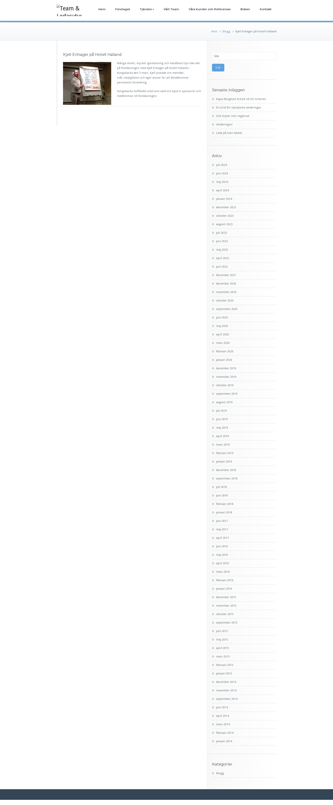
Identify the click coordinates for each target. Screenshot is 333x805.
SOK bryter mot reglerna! (232, 116)
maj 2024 (222, 182)
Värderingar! (224, 124)
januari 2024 (224, 199)
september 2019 (226, 393)
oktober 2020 (225, 300)
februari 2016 (224, 580)
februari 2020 (224, 351)
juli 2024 (221, 165)
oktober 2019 (225, 385)
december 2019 (226, 368)
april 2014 (222, 716)
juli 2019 (221, 410)
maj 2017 (222, 529)
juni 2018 (222, 495)
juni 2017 (222, 521)
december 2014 (226, 682)
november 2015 (226, 605)
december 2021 (226, 275)
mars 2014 (223, 724)
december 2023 (226, 207)
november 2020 (226, 292)
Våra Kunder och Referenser (210, 9)
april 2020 (222, 334)
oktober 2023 (225, 215)
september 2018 (226, 478)
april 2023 (222, 258)
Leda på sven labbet (229, 133)
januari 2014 (224, 741)
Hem (102, 9)
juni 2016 (222, 546)
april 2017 (222, 538)
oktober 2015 (225, 614)
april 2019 (222, 436)
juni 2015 (222, 631)
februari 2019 (224, 453)
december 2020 (226, 283)
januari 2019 (224, 461)
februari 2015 (224, 665)
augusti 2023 (224, 224)
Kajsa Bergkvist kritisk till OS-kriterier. (241, 99)
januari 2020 (224, 360)
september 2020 (226, 309)
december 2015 (226, 597)
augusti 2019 (224, 402)
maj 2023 (222, 249)
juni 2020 (222, 317)
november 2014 (226, 690)
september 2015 (226, 622)
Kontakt (266, 9)
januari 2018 (224, 512)
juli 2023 (221, 232)
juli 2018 (221, 487)
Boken (245, 9)
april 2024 (222, 190)
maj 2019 (222, 427)
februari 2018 (224, 504)
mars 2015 (223, 656)
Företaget (122, 9)
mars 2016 (223, 571)
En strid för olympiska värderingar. (239, 107)
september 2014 (226, 699)
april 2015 (222, 648)
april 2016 (222, 563)
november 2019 (226, 377)
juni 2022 (222, 266)
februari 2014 (224, 732)
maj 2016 (222, 555)
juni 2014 (222, 707)
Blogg (226, 31)
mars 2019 (223, 444)
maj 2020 (222, 326)
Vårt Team (171, 9)
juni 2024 (222, 173)
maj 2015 (222, 639)
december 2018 (226, 470)
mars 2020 (223, 343)
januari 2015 (224, 673)
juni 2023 (222, 241)
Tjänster (146, 9)
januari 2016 (224, 588)
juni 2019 (222, 419)
